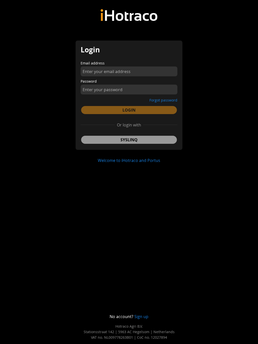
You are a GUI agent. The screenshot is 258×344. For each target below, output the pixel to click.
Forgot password (163, 100)
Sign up (141, 317)
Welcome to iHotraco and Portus (129, 160)
